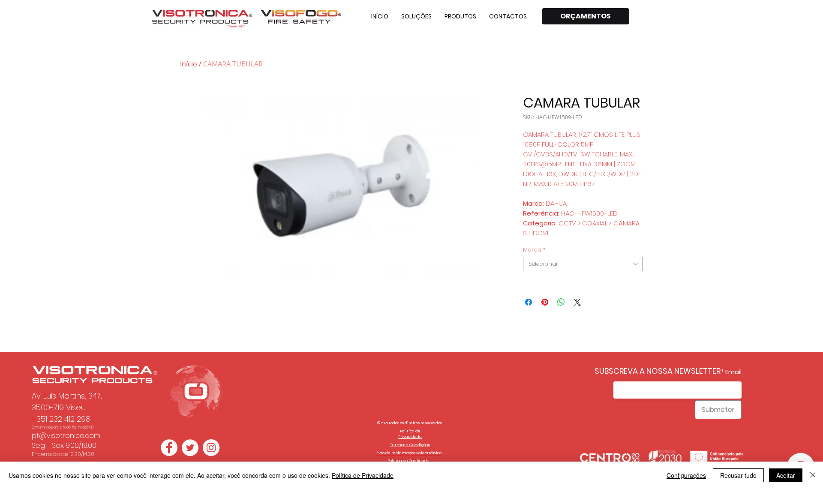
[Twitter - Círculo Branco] (190, 447)
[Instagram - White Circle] (211, 447)
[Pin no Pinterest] (545, 302)
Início (188, 64)
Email (733, 372)
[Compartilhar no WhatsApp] (561, 302)
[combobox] (583, 264)
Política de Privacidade (362, 475)
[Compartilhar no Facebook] (528, 302)
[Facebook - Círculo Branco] (169, 447)
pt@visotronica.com (66, 436)
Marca (534, 249)
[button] (416, 16)
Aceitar (785, 475)
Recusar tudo (738, 475)
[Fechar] (813, 475)
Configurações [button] (686, 475)
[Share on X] (577, 302)
